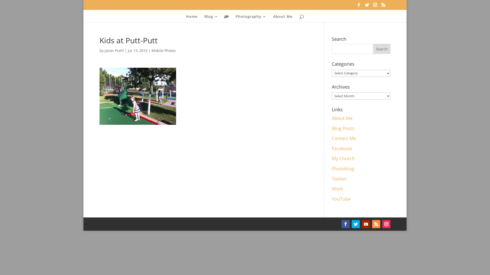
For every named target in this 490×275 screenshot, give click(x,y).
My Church (343, 158)
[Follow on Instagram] (386, 224)
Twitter (339, 179)
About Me (282, 17)
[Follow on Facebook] (345, 224)
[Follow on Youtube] (366, 224)
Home (192, 17)
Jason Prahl (114, 50)
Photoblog (343, 169)
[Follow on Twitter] (356, 224)
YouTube (341, 199)
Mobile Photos (164, 50)
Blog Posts (343, 128)
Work (337, 189)
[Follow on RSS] (376, 224)
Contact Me (344, 138)
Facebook (342, 148)
